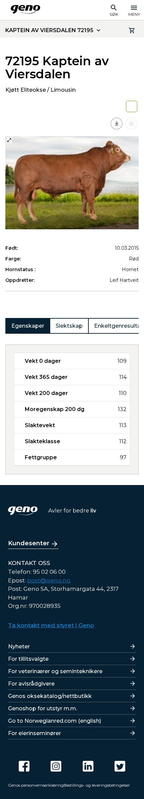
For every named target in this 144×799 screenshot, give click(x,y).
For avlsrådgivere (31, 684)
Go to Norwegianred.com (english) (54, 721)
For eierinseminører (34, 733)
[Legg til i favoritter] (131, 123)
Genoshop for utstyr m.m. (42, 708)
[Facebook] (24, 766)
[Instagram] (56, 766)
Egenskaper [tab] (27, 326)
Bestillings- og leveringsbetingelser (97, 785)
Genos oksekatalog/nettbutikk (50, 696)
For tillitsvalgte (28, 659)
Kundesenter (28, 543)
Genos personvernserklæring (36, 785)
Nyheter (19, 646)
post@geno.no (48, 580)
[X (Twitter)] (120, 766)
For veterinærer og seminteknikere (55, 671)
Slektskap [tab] (69, 326)
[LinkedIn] (88, 766)
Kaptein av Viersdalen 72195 (49, 30)
